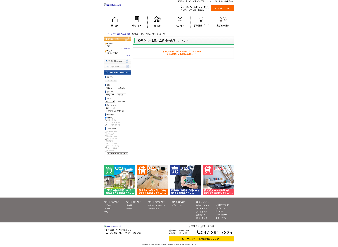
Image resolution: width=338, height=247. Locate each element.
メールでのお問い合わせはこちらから (203, 239)
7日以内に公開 (113, 125)
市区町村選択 (125, 48)
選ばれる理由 (223, 25)
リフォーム (112, 143)
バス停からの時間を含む (116, 111)
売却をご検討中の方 (156, 205)
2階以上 (111, 134)
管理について (177, 205)
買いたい (115, 25)
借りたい (136, 25)
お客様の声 (200, 215)
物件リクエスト (202, 205)
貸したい (180, 25)
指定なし (110, 118)
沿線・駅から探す (117, 61)
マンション (109, 208)
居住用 (129, 205)
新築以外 (121, 101)
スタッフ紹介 (201, 218)
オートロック (113, 146)
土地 (106, 212)
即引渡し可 (112, 136)
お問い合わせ (223, 8)
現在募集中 (112, 139)
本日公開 (111, 120)
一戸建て (108, 205)
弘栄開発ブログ (201, 25)
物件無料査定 (153, 208)
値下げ (110, 141)
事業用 (129, 208)
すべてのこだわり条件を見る (117, 153)
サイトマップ (221, 218)
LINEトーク (220, 208)
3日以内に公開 (113, 122)
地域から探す (117, 39)
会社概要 (219, 211)
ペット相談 (112, 148)
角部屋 (110, 150)
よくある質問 (201, 212)
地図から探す (117, 66)
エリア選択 (126, 55)
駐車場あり (112, 131)
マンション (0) (111, 81)
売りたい (158, 25)
